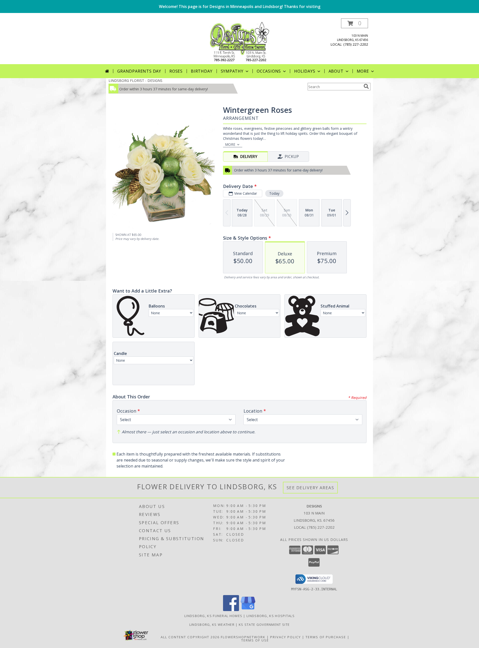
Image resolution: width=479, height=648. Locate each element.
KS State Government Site (264, 624)
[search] (366, 86)
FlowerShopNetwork (243, 637)
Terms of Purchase (326, 637)
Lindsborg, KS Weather (212, 624)
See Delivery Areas (310, 487)
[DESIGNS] (239, 41)
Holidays (304, 71)
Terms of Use (255, 640)
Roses (176, 71)
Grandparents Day (139, 71)
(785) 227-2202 (355, 44)
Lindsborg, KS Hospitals (270, 616)
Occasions (269, 71)
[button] (354, 23)
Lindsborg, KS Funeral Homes (213, 616)
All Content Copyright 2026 (190, 637)
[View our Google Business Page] (248, 609)
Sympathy (232, 71)
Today (274, 193)
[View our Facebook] (231, 609)
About (336, 71)
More (363, 71)
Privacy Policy (285, 637)
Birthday (201, 71)
